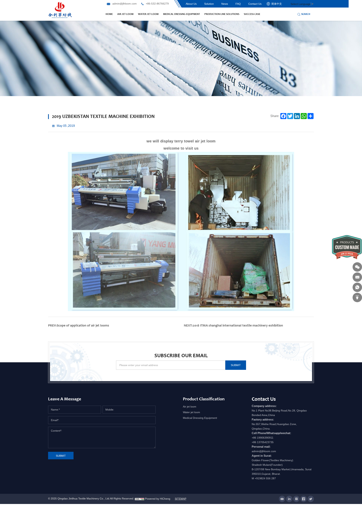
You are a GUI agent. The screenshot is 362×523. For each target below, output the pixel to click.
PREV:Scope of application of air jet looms (78, 325)
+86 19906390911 (262, 437)
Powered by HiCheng (157, 498)
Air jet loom (189, 406)
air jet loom (125, 14)
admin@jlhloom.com (124, 3)
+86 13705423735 (263, 442)
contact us (255, 3)
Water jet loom (191, 412)
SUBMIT (236, 365)
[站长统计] (139, 499)
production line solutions (221, 14)
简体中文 (276, 3)
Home (109, 14)
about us (191, 3)
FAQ (238, 3)
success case (252, 14)
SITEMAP (180, 498)
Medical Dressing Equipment (181, 14)
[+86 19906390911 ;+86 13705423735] (357, 287)
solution (209, 3)
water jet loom (148, 14)
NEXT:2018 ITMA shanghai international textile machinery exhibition (233, 325)
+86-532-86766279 (157, 3)
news (224, 3)
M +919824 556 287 (264, 478)
